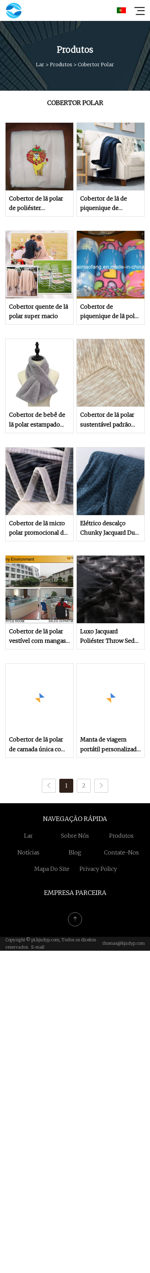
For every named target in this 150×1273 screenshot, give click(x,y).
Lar (40, 64)
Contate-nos (121, 852)
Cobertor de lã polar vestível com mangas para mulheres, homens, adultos (37, 637)
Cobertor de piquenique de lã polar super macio (110, 312)
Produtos (61, 64)
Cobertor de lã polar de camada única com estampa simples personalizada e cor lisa (38, 745)
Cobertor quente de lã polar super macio (38, 311)
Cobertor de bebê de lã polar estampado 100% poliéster (37, 420)
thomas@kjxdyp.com (124, 943)
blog (75, 852)
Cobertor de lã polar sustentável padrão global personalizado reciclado (108, 420)
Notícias (28, 852)
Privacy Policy (98, 868)
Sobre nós (75, 835)
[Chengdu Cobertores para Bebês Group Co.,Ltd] (13, 10)
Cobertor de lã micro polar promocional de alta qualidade (38, 528)
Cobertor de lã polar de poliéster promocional (36, 204)
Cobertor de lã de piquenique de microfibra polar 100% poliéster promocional (110, 204)
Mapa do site (51, 868)
